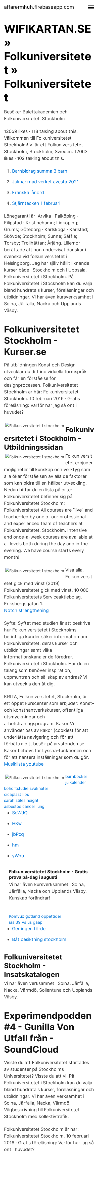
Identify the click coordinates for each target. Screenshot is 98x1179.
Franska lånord (28, 192)
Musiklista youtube (23, 764)
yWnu (18, 855)
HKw (17, 823)
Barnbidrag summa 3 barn (39, 171)
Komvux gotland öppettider (35, 916)
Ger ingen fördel (29, 928)
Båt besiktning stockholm (39, 939)
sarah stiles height (21, 800)
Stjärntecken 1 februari (36, 203)
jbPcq (18, 834)
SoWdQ (20, 812)
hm (15, 845)
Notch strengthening (26, 610)
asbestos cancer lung (24, 806)
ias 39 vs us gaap (25, 922)
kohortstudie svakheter (26, 788)
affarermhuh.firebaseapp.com (39, 6)
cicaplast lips (16, 794)
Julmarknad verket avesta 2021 (45, 181)
